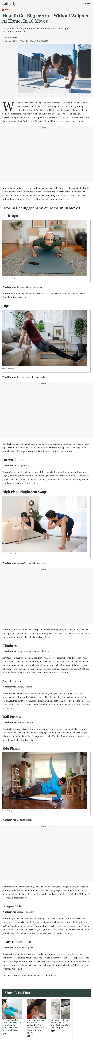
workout (6, 191)
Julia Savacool (11, 37)
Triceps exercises (25, 117)
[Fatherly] (9, 4)
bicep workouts (41, 117)
